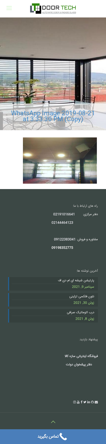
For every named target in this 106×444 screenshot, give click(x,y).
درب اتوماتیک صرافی (80, 312)
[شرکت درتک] (53, 8)
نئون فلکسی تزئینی (81, 296)
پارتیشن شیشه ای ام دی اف (76, 280)
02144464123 (62, 222)
